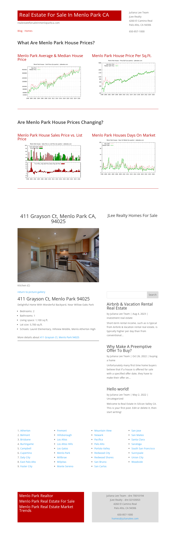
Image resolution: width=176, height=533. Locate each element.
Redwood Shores (104, 457)
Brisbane (25, 439)
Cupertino (26, 453)
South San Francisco (143, 448)
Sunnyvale (137, 453)
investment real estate (120, 317)
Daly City (25, 457)
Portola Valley (102, 448)
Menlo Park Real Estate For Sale (47, 501)
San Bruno (100, 461)
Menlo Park (63, 453)
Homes (28, 30)
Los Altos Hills (65, 444)
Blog (20, 30)
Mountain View (103, 430)
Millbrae (62, 457)
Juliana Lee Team (120, 313)
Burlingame (27, 444)
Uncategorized (115, 398)
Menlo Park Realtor (36, 495)
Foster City (26, 466)
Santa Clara (138, 439)
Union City (137, 457)
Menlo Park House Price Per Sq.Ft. (122, 55)
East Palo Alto (28, 461)
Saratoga (136, 444)
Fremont (62, 430)
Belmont (25, 435)
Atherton (25, 430)
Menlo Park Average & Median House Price (50, 57)
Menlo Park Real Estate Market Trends (46, 508)
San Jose (136, 430)
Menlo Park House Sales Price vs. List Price (50, 136)
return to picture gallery (31, 292)
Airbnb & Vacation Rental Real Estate (130, 306)
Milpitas (61, 461)
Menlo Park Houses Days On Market (123, 135)
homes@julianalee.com (125, 518)
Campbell (25, 448)
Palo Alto (99, 444)
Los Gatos (62, 448)
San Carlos (100, 466)
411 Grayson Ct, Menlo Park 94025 (59, 337)
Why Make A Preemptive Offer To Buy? (129, 348)
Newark (98, 435)
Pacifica (98, 439)
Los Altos (62, 439)
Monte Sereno (65, 466)
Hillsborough (64, 435)
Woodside (137, 461)
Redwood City (102, 453)
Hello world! (118, 389)
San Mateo (137, 435)
